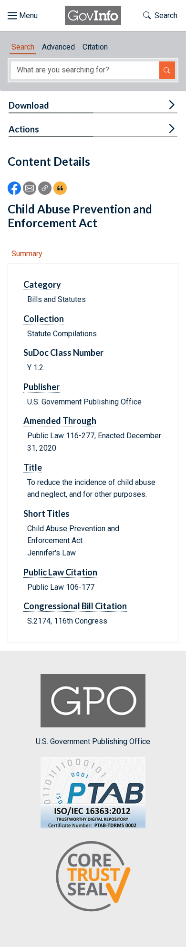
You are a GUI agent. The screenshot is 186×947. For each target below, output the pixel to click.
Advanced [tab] (58, 46)
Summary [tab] (26, 253)
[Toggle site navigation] (23, 15)
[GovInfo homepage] (93, 15)
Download (29, 105)
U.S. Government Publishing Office (93, 741)
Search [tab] (22, 46)
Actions (24, 129)
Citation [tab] (95, 46)
